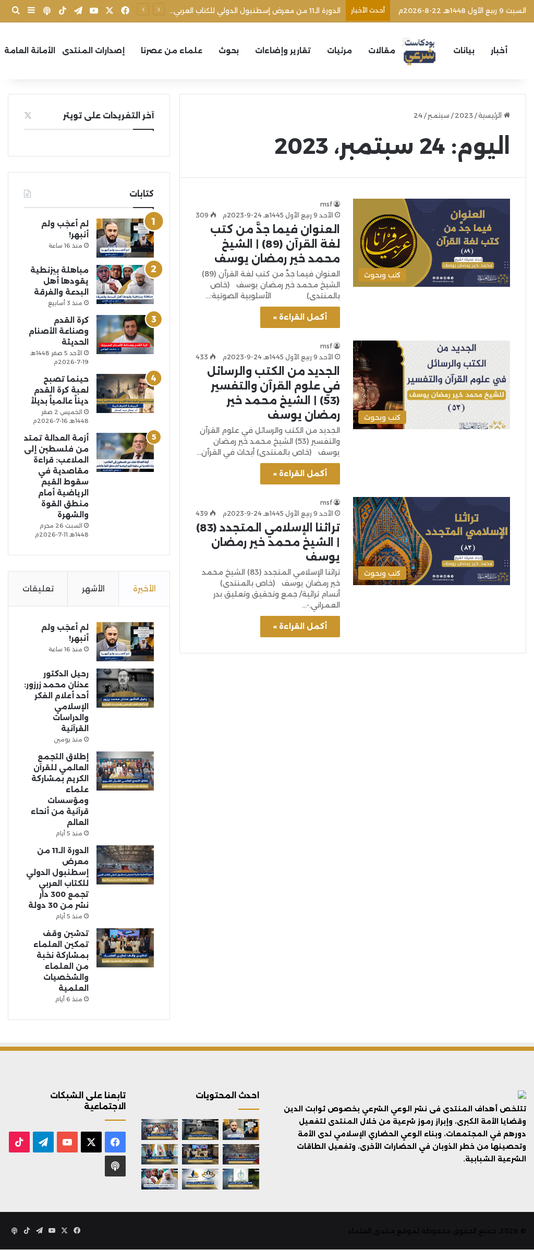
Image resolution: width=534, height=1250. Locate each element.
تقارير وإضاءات (283, 50)
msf (326, 204)
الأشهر (93, 588)
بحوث (229, 50)
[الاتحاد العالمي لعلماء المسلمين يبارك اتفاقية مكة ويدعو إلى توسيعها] (241, 1179)
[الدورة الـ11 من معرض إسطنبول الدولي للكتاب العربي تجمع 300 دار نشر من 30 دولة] (125, 864)
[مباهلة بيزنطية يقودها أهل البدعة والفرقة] (125, 284)
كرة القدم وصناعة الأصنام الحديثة (59, 331)
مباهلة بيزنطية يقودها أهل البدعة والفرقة (59, 281)
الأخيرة (144, 588)
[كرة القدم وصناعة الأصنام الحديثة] (125, 334)
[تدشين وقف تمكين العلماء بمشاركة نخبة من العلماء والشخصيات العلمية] (125, 947)
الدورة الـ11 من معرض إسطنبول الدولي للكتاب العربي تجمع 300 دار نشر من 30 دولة (207, 10)
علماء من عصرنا (171, 50)
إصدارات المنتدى (93, 50)
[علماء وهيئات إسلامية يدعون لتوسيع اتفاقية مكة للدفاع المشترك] (159, 1154)
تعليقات (38, 588)
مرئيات (339, 50)
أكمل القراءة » (300, 317)
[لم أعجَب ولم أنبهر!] (125, 238)
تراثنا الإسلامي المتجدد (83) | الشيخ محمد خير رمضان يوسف (268, 542)
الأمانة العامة (29, 50)
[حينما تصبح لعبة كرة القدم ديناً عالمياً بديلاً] (125, 393)
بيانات (464, 50)
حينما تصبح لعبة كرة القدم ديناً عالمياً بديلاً (60, 390)
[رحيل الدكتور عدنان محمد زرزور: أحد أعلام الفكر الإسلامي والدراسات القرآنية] (125, 688)
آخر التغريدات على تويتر (108, 115)
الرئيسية (491, 115)
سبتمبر (439, 115)
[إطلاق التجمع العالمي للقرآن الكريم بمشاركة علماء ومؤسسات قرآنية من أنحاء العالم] (125, 771)
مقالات (381, 50)
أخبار (499, 50)
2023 (464, 115)
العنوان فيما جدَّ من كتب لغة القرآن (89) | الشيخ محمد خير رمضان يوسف (275, 244)
